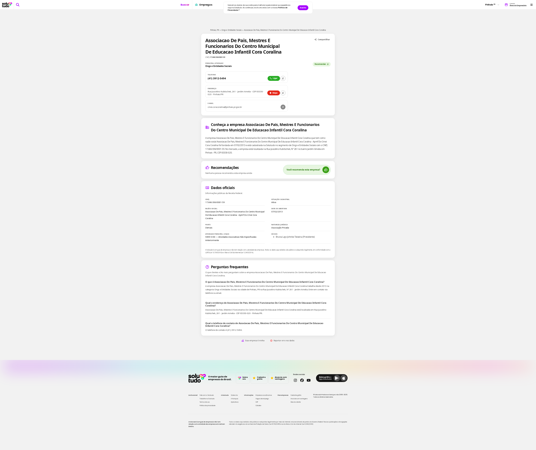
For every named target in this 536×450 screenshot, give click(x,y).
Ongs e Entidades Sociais (231, 30)
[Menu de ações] (531, 4)
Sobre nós (234, 395)
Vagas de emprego (262, 399)
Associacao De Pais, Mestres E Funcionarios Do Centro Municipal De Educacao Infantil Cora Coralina (285, 30)
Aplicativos (234, 402)
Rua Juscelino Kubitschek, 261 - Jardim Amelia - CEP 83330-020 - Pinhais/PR (235, 93)
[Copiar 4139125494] (283, 78)
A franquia (234, 399)
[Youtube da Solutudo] (309, 380)
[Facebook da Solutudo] (302, 380)
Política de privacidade (207, 405)
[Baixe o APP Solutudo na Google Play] (337, 378)
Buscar (185, 4)
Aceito (303, 7)
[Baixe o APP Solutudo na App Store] (343, 378)
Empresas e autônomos (264, 395)
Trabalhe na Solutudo (207, 399)
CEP (257, 402)
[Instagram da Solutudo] (295, 380)
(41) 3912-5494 (217, 78)
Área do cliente (296, 402)
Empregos (205, 4)
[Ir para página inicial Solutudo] (7, 4)
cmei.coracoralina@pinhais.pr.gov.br (225, 107)
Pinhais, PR (214, 30)
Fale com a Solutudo (207, 395)
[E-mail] (283, 107)
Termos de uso (205, 402)
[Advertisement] (268, 18)
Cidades (258, 405)
